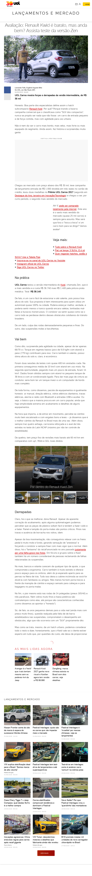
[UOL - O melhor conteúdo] (13, 4)
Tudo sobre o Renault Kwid (68, 247)
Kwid (63, 284)
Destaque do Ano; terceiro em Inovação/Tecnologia (40, 195)
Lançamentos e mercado (46, 13)
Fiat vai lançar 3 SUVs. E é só (70, 250)
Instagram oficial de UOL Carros (33, 263)
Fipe (38, 257)
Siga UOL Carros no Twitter (30, 267)
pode (61, 205)
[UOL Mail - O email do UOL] (76, 4)
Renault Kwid (35, 108)
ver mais (44, 853)
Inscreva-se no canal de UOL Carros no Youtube (41, 260)
